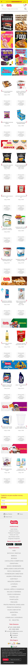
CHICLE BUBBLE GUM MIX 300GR (7, 123)
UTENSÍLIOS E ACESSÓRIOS (13, 617)
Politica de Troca (14, 534)
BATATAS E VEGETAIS (14, 553)
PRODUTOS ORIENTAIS (14, 607)
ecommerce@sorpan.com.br (15, 631)
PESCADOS (14, 602)
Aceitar (5, 659)
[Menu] (2, 5)
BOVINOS (14, 558)
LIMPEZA (14, 586)
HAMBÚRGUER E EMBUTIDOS (14, 574)
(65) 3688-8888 (14, 629)
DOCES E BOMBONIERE (14, 566)
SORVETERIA (14, 612)
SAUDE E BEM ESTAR (14, 610)
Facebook (15, 635)
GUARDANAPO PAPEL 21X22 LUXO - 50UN (7, 427)
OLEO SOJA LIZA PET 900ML (7, 344)
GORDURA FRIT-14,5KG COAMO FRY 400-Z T (21, 228)
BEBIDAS (14, 556)
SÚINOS (14, 615)
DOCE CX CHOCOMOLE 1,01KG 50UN (6, 92)
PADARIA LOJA (14, 597)
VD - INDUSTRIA (14, 620)
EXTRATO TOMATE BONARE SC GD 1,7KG (21, 344)
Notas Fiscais (8, 516)
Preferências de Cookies (8, 662)
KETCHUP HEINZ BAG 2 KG (21, 197)
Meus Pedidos (8, 514)
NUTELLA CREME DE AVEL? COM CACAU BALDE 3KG (21, 92)
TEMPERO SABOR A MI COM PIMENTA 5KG (7, 260)
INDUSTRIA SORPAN (14, 581)
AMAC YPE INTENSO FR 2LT (21, 385)
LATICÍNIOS (14, 584)
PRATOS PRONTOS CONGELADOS (14, 604)
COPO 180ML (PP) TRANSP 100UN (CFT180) (21, 427)
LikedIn (15, 637)
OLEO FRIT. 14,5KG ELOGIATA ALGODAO (7, 229)
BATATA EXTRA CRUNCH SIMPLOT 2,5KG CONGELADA (7, 166)
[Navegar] (1, 90)
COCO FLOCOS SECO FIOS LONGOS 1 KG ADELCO (21, 302)
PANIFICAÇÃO (14, 599)
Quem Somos (14, 529)
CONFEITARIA (14, 563)
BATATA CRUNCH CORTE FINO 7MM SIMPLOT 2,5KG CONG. (21, 166)
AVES (14, 550)
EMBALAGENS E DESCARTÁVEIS (14, 568)
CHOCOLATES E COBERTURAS (14, 561)
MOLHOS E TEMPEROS (14, 592)
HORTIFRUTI (14, 579)
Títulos (21, 514)
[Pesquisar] (25, 8)
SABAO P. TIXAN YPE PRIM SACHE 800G (7, 385)
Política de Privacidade (14, 533)
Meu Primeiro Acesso (14, 536)
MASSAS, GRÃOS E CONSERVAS (14, 589)
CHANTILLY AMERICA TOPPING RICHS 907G (7, 302)
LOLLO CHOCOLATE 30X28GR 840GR (21, 123)
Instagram (15, 633)
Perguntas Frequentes (14, 538)
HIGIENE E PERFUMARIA (14, 576)
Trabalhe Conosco (14, 531)
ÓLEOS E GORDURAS (14, 594)
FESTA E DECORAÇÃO (14, 571)
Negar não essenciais (15, 659)
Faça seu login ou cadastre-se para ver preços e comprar (7, 103)
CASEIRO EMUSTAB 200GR (7, 470)
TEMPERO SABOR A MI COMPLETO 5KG (21, 260)
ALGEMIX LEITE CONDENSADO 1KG (21, 470)
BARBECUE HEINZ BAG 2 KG (7, 197)
